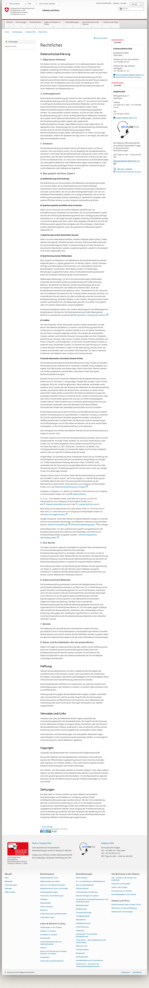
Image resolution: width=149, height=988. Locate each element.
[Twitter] (44, 831)
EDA (29, 4)
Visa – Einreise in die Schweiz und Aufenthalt (123, 879)
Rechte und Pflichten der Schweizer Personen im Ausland (53, 952)
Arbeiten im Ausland (48, 931)
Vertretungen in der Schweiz (51, 927)
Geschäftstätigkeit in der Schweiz (123, 895)
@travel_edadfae (124, 169)
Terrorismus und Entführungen (51, 896)
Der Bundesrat (14, 4)
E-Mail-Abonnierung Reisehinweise (53, 914)
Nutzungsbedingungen (84, 524)
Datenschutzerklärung (56, 504)
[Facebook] (41, 831)
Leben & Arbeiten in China (52, 23)
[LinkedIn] (47, 831)
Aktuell (9, 22)
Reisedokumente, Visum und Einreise (54, 889)
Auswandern (45, 957)
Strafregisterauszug (83, 923)
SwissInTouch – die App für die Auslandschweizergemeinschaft (87, 965)
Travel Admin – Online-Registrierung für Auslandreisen (91, 941)
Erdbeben (44, 899)
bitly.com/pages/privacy (54, 514)
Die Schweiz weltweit (47, 4)
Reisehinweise (35, 22)
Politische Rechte (82, 889)
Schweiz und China (110, 22)
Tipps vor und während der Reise (52, 885)
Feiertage (8, 889)
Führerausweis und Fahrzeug (87, 892)
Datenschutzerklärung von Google (70, 487)
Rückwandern (45, 938)
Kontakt (116, 42)
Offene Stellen (10, 892)
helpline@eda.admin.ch (126, 118)
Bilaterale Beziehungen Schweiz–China (126, 905)
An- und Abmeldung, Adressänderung (90, 881)
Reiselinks (43, 910)
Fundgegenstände (83, 916)
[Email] (55, 831)
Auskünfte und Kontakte (120, 884)
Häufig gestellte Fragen (49, 892)
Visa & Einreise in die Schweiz (90, 23)
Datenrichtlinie (79, 494)
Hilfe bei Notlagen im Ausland (87, 896)
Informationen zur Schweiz (121, 891)
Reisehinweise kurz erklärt (50, 881)
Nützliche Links (81, 946)
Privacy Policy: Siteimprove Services (90, 315)
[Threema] (50, 831)
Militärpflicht (81, 920)
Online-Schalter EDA (41, 843)
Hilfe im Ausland (46, 907)
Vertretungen (21, 22)
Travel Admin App (47, 917)
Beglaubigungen (82, 905)
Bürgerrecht (80, 953)
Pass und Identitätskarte (85, 885)
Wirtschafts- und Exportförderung (124, 908)
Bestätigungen (81, 909)
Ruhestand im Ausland (48, 935)
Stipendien (80, 931)
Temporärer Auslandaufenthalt (51, 961)
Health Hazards (81, 878)
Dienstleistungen (72, 22)
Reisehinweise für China (49, 878)
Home (7, 32)
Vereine (43, 948)
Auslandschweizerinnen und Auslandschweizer (51, 943)
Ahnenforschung (82, 927)
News (7, 878)
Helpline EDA (31, 32)
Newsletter (9, 881)
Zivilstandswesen (82, 957)
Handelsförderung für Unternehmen (89, 960)
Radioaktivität (45, 903)
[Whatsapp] (52, 831)
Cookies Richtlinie (86, 504)
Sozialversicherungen (84, 913)
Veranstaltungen (11, 885)
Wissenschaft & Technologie (121, 912)
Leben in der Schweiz (119, 887)
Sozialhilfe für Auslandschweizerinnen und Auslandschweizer (92, 900)
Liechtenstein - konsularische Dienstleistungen (86, 935)
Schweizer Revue (82, 950)
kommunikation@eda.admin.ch (130, 75)
